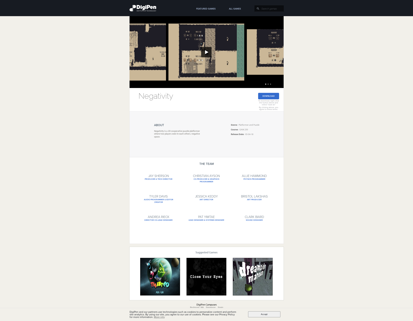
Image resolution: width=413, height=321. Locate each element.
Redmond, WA (197, 307)
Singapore (211, 307)
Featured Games (206, 8)
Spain (220, 307)
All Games (235, 8)
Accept (264, 314)
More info (159, 317)
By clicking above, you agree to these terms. (268, 108)
